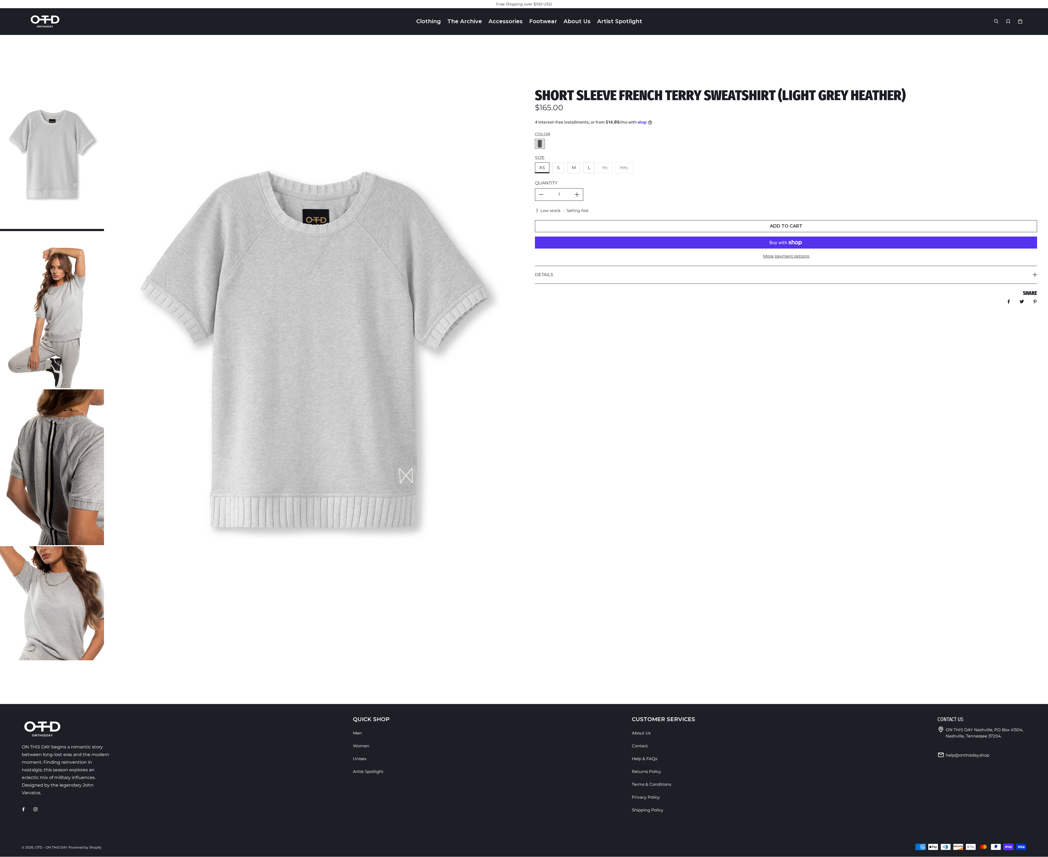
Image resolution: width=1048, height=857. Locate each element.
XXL (624, 167)
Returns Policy (646, 771)
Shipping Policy (647, 810)
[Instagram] (35, 809)
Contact (640, 745)
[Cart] (1020, 21)
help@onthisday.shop (967, 755)
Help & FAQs (644, 758)
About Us (641, 733)
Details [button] (544, 274)
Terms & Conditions (651, 784)
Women (361, 745)
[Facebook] (23, 809)
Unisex (360, 758)
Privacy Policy (646, 797)
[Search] (996, 21)
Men (357, 733)
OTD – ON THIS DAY (51, 847)
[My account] (1008, 21)
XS (542, 167)
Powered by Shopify (85, 847)
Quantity (546, 183)
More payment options (786, 256)
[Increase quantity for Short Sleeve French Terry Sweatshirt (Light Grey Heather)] (577, 195)
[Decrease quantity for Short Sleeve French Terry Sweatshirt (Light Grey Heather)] (541, 195)
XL (605, 167)
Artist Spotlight (368, 771)
